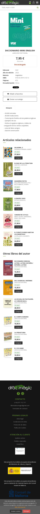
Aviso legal (20, 419)
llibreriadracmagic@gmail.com (20, 405)
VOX (16, 70)
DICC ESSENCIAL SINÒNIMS (23, 281)
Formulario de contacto (20, 408)
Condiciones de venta (20, 422)
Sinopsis (9, 108)
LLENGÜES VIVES (19, 198)
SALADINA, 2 (18, 147)
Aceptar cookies (15, 511)
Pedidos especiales (20, 441)
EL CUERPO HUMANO (21, 317)
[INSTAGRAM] (22, 393)
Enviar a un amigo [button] (16, 99)
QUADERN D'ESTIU (20, 181)
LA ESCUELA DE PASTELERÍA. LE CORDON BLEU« (23, 300)
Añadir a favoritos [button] (16, 94)
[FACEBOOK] (18, 393)
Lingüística (18, 75)
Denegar (26, 511)
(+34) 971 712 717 (20, 402)
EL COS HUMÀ (19, 348)
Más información (20, 507)
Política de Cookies (20, 428)
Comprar (18, 158)
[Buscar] (37, 7)
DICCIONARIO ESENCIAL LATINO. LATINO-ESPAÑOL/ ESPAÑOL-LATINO (23, 263)
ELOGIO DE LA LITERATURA (23, 163)
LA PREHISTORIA (19, 332)
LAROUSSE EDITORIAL (20, 53)
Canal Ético (20, 444)
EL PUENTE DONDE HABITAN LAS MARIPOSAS (24, 233)
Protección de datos (20, 425)
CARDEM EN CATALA (21, 215)
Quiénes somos (20, 438)
